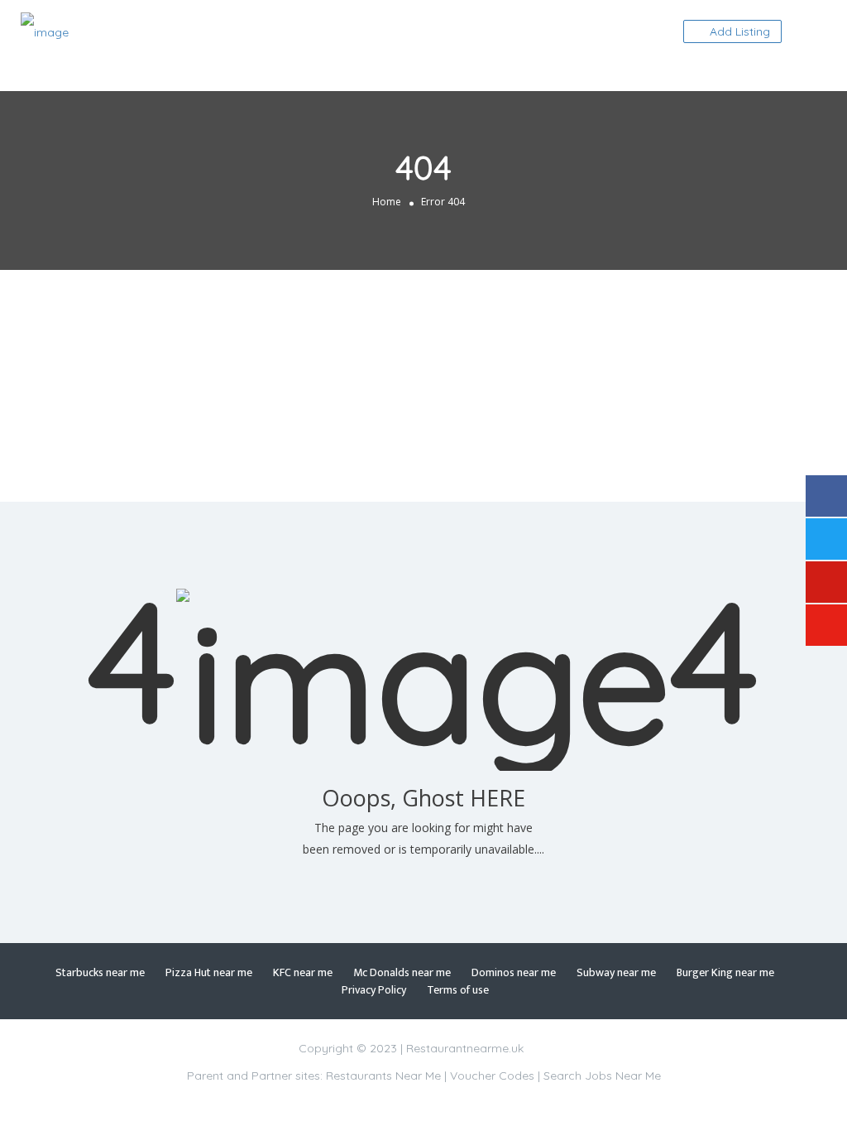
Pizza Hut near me (208, 972)
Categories (545, 32)
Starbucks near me (100, 972)
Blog (740, 71)
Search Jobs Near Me (602, 1075)
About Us (670, 71)
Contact (631, 32)
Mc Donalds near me (402, 972)
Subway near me (616, 972)
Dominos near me (513, 972)
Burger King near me (725, 972)
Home (386, 202)
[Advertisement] (423, 386)
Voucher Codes (492, 1075)
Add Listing (738, 31)
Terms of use (458, 989)
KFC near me (303, 972)
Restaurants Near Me (383, 1075)
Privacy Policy (374, 989)
